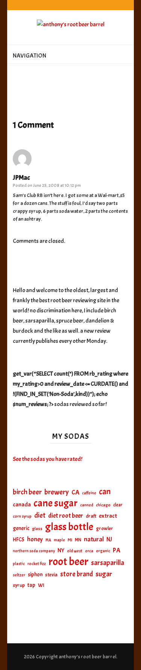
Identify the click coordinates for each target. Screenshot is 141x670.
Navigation (29, 55)
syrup (19, 585)
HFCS (18, 539)
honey (35, 539)
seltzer (19, 575)
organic (103, 551)
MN (78, 540)
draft (91, 516)
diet (39, 515)
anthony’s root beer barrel (87, 656)
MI (70, 540)
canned (86, 505)
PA (116, 550)
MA (48, 540)
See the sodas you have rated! (47, 459)
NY (61, 550)
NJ (109, 539)
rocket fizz (36, 564)
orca (89, 551)
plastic (19, 564)
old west (74, 551)
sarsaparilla (107, 562)
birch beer (27, 492)
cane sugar (55, 503)
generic (21, 528)
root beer (68, 561)
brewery (56, 492)
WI (41, 585)
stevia (51, 574)
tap (31, 585)
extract (108, 516)
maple (59, 540)
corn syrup (22, 516)
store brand (76, 574)
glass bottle (69, 527)
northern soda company (34, 550)
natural (94, 539)
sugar (104, 574)
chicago (103, 505)
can (105, 492)
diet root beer (65, 516)
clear (118, 505)
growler (104, 528)
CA (75, 492)
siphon (35, 574)
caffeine (89, 493)
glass (37, 529)
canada (22, 504)
